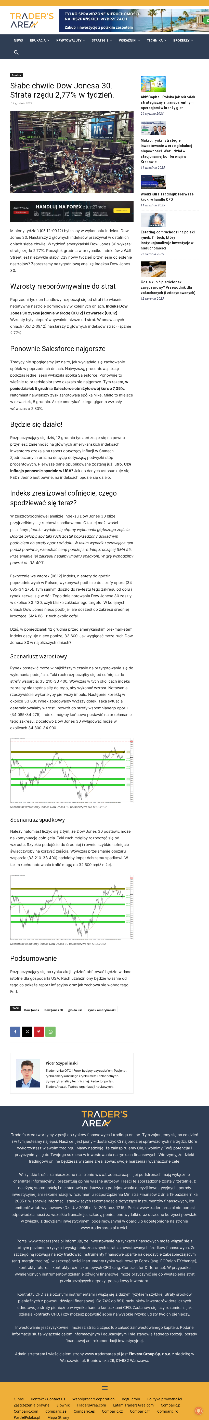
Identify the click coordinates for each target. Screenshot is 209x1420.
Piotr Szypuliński (62, 1063)
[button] (16, 53)
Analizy (16, 75)
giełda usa (75, 1010)
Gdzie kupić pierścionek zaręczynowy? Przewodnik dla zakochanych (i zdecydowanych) (168, 287)
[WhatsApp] (50, 1032)
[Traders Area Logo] (31, 20)
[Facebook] (15, 1032)
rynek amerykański (101, 1010)
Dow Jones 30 (53, 1010)
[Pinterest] (39, 1032)
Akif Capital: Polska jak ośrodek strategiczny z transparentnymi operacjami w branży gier (168, 102)
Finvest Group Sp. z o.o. (150, 1353)
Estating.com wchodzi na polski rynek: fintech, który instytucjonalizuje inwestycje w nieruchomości (168, 240)
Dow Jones (31, 1010)
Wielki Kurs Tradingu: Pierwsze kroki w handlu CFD (167, 197)
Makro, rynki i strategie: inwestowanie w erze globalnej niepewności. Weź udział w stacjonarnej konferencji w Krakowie (166, 151)
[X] (27, 1032)
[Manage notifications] (198, 1411)
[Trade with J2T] (72, 211)
